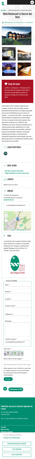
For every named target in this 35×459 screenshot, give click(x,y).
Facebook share (5, 389)
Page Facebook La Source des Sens (17, 173)
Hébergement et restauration (14, 22)
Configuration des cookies (16, 444)
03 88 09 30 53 (9, 200)
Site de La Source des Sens (14, 171)
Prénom (7, 292)
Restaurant (29, 22)
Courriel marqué (10, 339)
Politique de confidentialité (11, 438)
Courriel (7, 299)
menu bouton (32, 2)
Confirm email (10, 306)
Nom (6, 285)
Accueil (3, 10)
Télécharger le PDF (15, 389)
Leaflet (13, 230)
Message (8, 321)
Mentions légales (7, 432)
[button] (16, 36)
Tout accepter (17, 455)
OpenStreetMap (21, 230)
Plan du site (5, 430)
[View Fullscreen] (6, 220)
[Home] (3, 2)
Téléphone (8, 314)
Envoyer (8, 379)
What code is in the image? (13, 359)
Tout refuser (16, 449)
